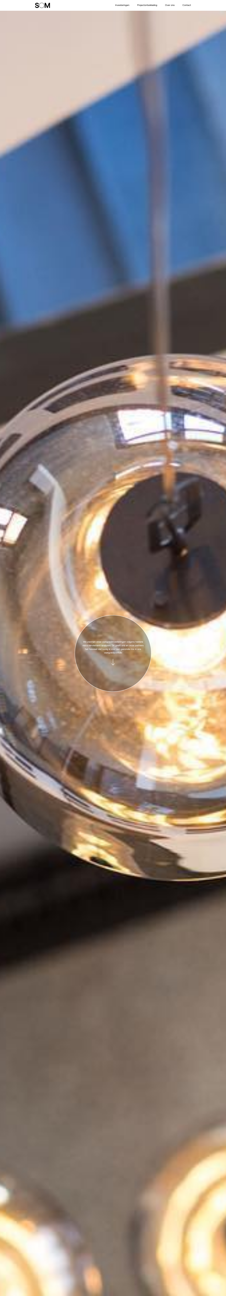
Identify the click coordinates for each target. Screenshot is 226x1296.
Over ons (170, 5)
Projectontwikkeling (147, 5)
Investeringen (122, 5)
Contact (186, 5)
